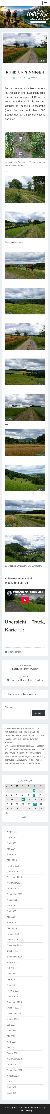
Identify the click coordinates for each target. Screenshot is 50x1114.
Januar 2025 (12, 940)
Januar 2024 (12, 996)
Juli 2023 (11, 1025)
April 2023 (11, 1042)
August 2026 (13, 832)
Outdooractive (15, 760)
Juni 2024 (11, 974)
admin (34, 78)
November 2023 (14, 1002)
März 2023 (12, 1048)
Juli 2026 (11, 837)
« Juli (24, 817)
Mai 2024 (11, 979)
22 (35, 804)
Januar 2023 (12, 1053)
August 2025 (13, 900)
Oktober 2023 (13, 1008)
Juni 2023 (11, 1030)
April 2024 (11, 985)
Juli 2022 (11, 1082)
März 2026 (12, 860)
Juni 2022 (11, 1087)
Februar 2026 (13, 866)
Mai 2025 (11, 917)
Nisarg (29, 1111)
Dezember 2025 (14, 877)
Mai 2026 (11, 849)
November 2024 (14, 945)
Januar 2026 (12, 871)
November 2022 (14, 1059)
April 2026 (11, 854)
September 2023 (14, 1013)
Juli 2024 (11, 968)
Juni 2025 (11, 911)
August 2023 (13, 1019)
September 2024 (14, 957)
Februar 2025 (13, 934)
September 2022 (14, 1070)
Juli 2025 (11, 906)
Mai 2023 (11, 1036)
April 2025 (11, 923)
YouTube (35, 763)
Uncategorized (14, 652)
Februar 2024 (13, 991)
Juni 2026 (11, 843)
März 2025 (12, 928)
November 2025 (14, 883)
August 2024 (13, 962)
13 (23, 800)
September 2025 (14, 894)
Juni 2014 (11, 1093)
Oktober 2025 (13, 888)
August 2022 (13, 1076)
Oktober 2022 (13, 1064)
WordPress (39, 1107)
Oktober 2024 (13, 951)
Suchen (9, 707)
